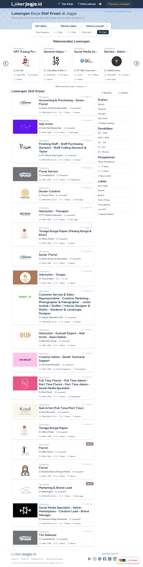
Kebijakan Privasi (37, 559)
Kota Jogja (103, 186)
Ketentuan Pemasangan (54, 559)
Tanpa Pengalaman (42, 32)
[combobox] (71, 26)
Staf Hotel (102, 118)
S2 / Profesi (103, 152)
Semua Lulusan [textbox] (95, 25)
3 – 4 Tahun (72, 32)
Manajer (102, 114)
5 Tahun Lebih (86, 32)
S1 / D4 (101, 147)
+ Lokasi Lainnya (106, 214)
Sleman (101, 190)
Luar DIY (102, 209)
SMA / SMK (103, 138)
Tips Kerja (67, 3)
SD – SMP (102, 133)
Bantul (101, 195)
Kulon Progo (104, 200)
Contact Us (25, 559)
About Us (15, 559)
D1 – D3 (102, 143)
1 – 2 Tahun (58, 32)
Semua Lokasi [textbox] (68, 25)
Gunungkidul (104, 205)
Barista (101, 104)
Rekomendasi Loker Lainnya (69, 86)
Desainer (102, 109)
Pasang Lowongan (119, 3)
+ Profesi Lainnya (106, 123)
